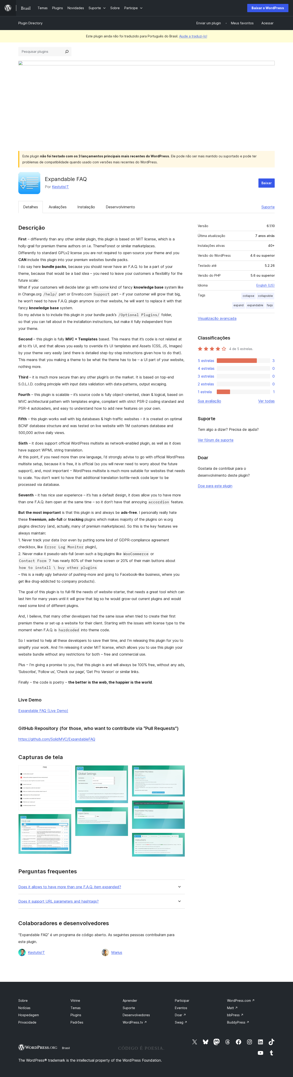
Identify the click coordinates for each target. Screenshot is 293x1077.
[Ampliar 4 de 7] (122, 813)
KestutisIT (60, 186)
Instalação (86, 207)
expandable (255, 305)
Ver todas (266, 401)
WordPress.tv (135, 1022)
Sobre (23, 1000)
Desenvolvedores (136, 1015)
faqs (270, 305)
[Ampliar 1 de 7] (65, 771)
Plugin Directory (30, 23)
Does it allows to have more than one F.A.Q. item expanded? (69, 887)
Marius (116, 952)
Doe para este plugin (215, 486)
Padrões (77, 1022)
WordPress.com (241, 1000)
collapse (248, 296)
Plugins (76, 1015)
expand (238, 305)
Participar (182, 1000)
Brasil (66, 1048)
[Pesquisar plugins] (66, 51)
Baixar (266, 183)
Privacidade (27, 1022)
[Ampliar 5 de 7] (178, 771)
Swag (181, 1022)
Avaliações (58, 207)
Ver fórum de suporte (215, 440)
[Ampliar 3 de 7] (122, 771)
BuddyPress (238, 1022)
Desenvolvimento (120, 207)
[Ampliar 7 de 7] (178, 839)
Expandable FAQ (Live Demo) (43, 710)
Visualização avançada (217, 318)
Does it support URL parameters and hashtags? (58, 901)
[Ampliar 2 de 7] (65, 820)
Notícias (24, 1008)
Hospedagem (28, 1015)
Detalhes (30, 207)
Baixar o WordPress (268, 8)
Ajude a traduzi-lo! (193, 36)
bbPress (235, 1015)
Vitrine (75, 1000)
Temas (76, 1008)
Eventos (181, 1008)
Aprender (130, 1000)
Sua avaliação (209, 401)
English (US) (265, 285)
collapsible (265, 296)
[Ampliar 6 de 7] (178, 806)
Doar (180, 1015)
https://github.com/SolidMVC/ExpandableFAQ (56, 739)
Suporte (268, 207)
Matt (232, 1008)
